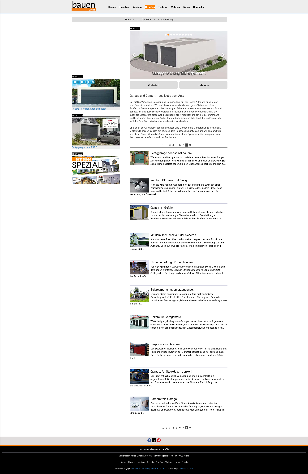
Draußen (150, 7)
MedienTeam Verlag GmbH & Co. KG (149, 468)
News (186, 7)
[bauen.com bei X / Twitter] (154, 440)
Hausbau (124, 7)
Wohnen (175, 7)
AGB (166, 449)
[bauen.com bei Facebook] (149, 440)
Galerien (153, 85)
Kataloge (203, 85)
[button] (133, 54)
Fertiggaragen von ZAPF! (85, 147)
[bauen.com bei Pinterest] (159, 440)
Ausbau (137, 7)
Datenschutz (157, 449)
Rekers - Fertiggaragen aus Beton (89, 108)
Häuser (112, 7)
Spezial (185, 462)
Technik (162, 7)
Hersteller (198, 7)
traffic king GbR (186, 468)
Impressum (144, 449)
